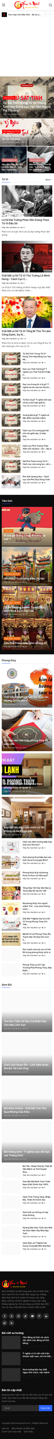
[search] (50, 5)
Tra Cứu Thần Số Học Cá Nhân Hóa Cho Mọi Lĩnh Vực (25, 1023)
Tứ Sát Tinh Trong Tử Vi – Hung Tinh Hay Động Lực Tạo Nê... (37, 356)
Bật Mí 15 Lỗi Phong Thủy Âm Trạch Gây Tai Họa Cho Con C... (37, 937)
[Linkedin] (46, 1316)
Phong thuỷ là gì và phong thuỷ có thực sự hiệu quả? (35, 874)
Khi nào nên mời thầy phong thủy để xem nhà (26, 742)
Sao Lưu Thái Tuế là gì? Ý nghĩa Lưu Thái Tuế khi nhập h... (36, 372)
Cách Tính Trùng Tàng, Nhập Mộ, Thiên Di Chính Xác (36, 1198)
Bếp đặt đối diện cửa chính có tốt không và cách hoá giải (24, 829)
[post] (27, 97)
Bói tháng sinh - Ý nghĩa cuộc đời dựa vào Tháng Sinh (27, 1153)
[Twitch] (4, 1323)
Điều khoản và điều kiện (23, 1428)
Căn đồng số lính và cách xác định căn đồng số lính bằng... (36, 1340)
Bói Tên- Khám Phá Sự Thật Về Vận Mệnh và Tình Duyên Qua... (37, 1169)
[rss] (11, 1323)
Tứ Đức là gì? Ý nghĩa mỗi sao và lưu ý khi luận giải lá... (37, 401)
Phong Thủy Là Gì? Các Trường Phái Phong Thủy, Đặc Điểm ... (37, 967)
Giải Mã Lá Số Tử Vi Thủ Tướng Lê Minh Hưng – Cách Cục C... (26, 277)
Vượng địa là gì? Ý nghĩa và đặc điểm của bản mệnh (36, 416)
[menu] (3, 5)
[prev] (45, 15)
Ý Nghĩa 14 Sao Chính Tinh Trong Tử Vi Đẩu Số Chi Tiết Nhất (26, 137)
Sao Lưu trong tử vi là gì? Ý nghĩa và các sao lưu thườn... (37, 385)
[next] (50, 15)
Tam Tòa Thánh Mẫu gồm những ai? (25, 643)
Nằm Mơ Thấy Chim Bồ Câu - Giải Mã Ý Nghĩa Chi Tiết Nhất (40, 167)
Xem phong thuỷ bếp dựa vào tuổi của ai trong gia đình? (37, 858)
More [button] (48, 179)
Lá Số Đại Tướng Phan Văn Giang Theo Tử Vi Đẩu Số (25, 221)
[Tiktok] (25, 1316)
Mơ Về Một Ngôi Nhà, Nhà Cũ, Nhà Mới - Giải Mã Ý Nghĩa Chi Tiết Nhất (24, 14)
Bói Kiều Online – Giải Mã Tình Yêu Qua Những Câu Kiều (25, 1110)
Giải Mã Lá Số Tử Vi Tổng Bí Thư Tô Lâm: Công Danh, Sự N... (26, 333)
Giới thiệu (28, 1431)
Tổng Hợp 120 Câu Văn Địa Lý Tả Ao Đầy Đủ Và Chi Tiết (37, 889)
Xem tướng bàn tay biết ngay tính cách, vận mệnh (36, 1371)
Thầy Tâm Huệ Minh (10, 114)
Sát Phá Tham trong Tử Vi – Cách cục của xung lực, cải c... (37, 462)
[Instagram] (18, 1316)
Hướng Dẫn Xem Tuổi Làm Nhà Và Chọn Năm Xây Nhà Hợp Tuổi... (37, 1230)
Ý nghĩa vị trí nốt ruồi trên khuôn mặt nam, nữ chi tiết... (37, 1355)
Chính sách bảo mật (11, 1431)
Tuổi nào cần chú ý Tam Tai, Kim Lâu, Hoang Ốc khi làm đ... (26, 698)
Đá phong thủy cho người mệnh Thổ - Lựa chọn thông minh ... (36, 906)
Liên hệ (5, 1428)
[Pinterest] (39, 1316)
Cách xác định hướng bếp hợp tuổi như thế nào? (37, 843)
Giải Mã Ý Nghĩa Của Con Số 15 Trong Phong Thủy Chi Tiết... (36, 921)
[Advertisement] (27, 45)
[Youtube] (32, 1316)
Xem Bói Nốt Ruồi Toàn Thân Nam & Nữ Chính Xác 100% (36, 1183)
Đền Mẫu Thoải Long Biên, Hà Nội (24, 578)
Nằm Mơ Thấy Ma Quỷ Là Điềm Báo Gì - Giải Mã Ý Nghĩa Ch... (12, 167)
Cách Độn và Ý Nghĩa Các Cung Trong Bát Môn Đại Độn (37, 1244)
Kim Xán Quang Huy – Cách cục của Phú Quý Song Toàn (36, 478)
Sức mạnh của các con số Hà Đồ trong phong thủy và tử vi (37, 950)
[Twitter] (11, 1316)
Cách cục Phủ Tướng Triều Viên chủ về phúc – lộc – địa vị (37, 447)
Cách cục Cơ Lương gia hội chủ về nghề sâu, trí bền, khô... (36, 433)
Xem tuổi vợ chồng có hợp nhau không (35, 1213)
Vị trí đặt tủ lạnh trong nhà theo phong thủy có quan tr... (23, 785)
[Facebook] (4, 1316)
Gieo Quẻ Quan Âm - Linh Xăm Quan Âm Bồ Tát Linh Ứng (26, 1066)
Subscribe (45, 1408)
